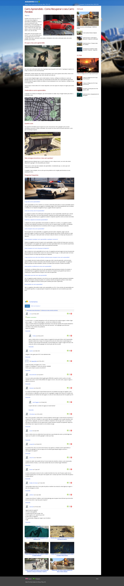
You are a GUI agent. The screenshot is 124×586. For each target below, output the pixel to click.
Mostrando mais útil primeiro (33, 310)
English (29, 578)
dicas (28, 15)
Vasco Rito (34, 361)
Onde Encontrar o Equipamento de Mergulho (37, 538)
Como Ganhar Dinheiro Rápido (90, 32)
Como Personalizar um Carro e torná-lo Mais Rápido (37, 554)
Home (26, 4)
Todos (27, 306)
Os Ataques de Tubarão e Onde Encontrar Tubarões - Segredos (90, 49)
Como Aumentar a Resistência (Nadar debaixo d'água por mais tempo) (36, 570)
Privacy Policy (41, 582)
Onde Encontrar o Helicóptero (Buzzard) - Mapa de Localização (90, 38)
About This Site (28, 582)
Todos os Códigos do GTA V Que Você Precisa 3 (87, 73)
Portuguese (37, 578)
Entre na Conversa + (36, 306)
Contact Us (35, 582)
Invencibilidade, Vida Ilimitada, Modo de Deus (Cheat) (62, 538)
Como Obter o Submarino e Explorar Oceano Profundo (62, 554)
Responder (27, 331)
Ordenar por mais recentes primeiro (49, 310)
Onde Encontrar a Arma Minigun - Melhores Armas (62, 570)
